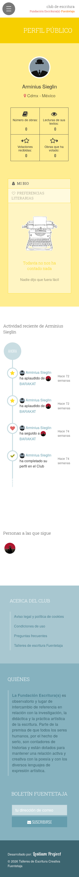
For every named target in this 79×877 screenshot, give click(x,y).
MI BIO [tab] (22, 183)
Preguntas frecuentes (30, 635)
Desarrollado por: (34, 854)
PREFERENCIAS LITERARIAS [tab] (27, 195)
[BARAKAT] (48, 378)
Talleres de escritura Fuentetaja (38, 645)
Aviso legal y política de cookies (39, 616)
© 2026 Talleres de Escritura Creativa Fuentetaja (34, 863)
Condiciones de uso (29, 626)
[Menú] (8, 8)
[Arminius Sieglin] (39, 67)
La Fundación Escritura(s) (36, 695)
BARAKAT (28, 383)
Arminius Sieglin (38, 372)
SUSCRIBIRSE (41, 822)
